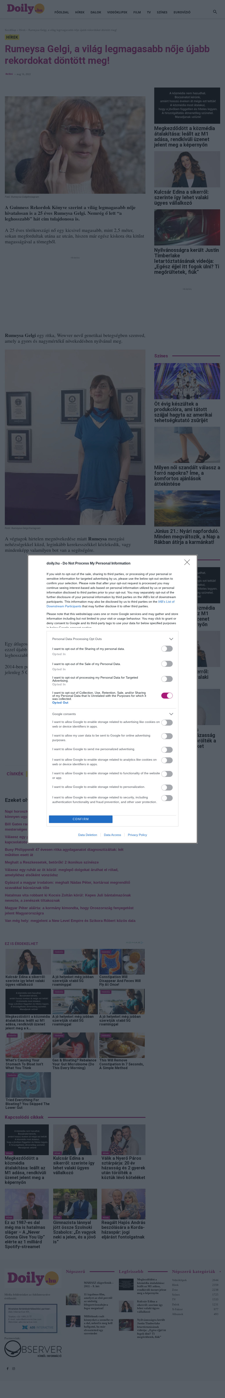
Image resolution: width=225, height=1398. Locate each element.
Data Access (112, 835)
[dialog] (112, 699)
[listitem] (112, 639)
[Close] (188, 563)
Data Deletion (87, 835)
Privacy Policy (137, 835)
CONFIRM (81, 819)
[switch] (167, 649)
